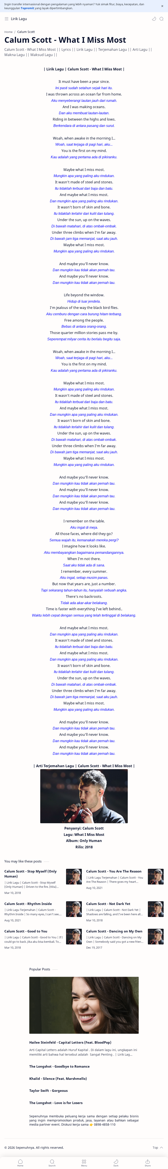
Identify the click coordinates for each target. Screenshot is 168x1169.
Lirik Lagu (19, 18)
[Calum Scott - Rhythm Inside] (74, 909)
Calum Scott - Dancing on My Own (114, 931)
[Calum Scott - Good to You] (74, 936)
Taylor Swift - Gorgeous (48, 1090)
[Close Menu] (162, 6)
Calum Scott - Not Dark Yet (108, 903)
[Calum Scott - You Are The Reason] (156, 876)
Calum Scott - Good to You (25, 931)
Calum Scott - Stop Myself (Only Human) (30, 873)
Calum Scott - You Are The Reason (114, 871)
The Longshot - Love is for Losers (55, 1103)
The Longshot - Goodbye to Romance (59, 1066)
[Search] (161, 18)
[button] (154, 18)
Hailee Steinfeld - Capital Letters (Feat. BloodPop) (70, 1042)
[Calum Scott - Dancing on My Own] (156, 936)
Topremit (27, 8)
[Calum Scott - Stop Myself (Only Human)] (74, 876)
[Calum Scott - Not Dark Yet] (156, 909)
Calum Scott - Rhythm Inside (28, 903)
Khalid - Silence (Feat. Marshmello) (58, 1078)
